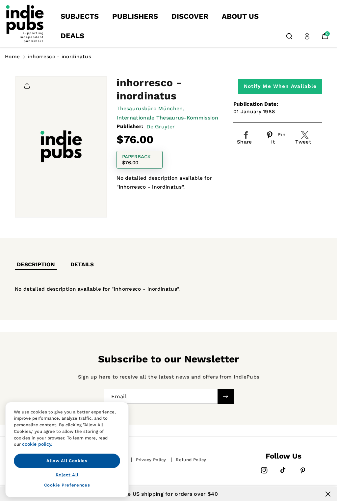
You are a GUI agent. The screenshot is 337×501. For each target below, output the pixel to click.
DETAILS (82, 264)
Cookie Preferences (67, 485)
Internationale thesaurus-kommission (168, 118)
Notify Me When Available (280, 86)
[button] (289, 36)
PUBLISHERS (135, 16)
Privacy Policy (151, 459)
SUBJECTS (80, 16)
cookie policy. (37, 444)
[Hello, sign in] (307, 36)
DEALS (72, 36)
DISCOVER (189, 16)
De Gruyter (160, 126)
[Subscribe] (225, 396)
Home (12, 57)
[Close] (328, 494)
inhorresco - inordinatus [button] (59, 57)
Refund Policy (191, 459)
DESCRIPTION (36, 264)
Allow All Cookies (66, 460)
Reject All (67, 474)
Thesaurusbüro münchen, (150, 108)
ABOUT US (240, 16)
